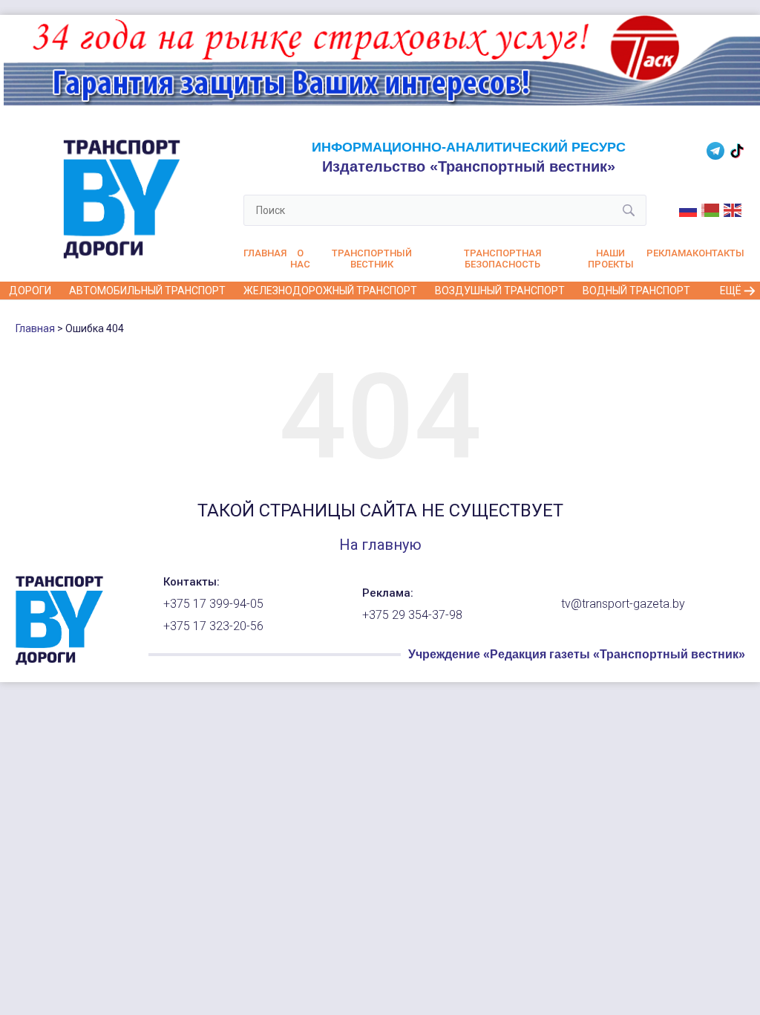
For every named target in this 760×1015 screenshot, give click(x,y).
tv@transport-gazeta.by (623, 604)
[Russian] (688, 209)
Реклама (669, 253)
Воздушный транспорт (500, 290)
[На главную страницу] (59, 661)
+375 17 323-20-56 (213, 626)
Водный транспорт (636, 290)
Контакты (718, 253)
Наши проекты (611, 258)
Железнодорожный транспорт (330, 290)
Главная (264, 253)
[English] (733, 209)
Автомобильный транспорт (147, 290)
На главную (380, 545)
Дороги (30, 290)
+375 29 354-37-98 (412, 615)
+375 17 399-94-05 (213, 604)
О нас (300, 258)
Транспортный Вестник (372, 258)
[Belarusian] (711, 209)
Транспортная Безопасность (502, 258)
